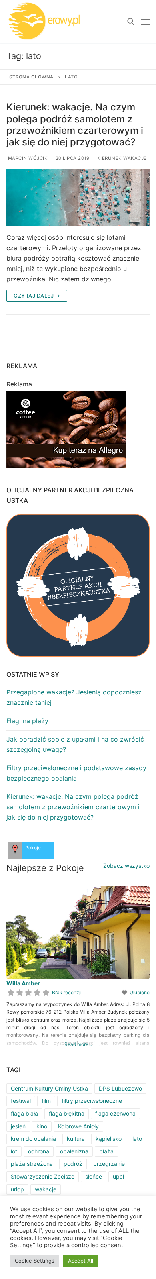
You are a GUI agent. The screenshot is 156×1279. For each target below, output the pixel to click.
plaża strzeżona (32, 1163)
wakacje (45, 1189)
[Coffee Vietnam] (66, 467)
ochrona (38, 1151)
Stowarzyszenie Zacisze (42, 1176)
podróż (73, 1163)
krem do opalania (33, 1138)
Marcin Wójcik (27, 158)
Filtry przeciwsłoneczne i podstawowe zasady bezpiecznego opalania (76, 773)
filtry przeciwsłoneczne (92, 1100)
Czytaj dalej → (37, 295)
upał (118, 1176)
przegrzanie (109, 1163)
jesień (18, 1126)
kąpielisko (109, 1138)
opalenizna (74, 1151)
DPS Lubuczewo (120, 1088)
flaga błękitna (66, 1113)
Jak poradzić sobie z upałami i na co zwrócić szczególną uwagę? (75, 744)
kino (41, 1126)
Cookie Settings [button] (34, 1260)
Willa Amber (23, 983)
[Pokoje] (15, 850)
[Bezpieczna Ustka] (78, 585)
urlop (17, 1189)
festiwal (21, 1100)
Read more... (78, 1044)
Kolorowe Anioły (78, 1126)
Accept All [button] (80, 1260)
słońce (93, 1176)
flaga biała (24, 1113)
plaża (106, 1151)
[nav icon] (145, 21)
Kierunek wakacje (121, 158)
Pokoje (33, 848)
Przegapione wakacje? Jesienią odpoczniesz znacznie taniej (74, 697)
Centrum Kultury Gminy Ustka (49, 1088)
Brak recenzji (67, 992)
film (46, 1100)
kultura (76, 1138)
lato (137, 1138)
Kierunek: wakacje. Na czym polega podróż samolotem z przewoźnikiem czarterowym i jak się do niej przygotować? (74, 124)
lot (14, 1151)
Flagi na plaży (27, 721)
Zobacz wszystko (126, 865)
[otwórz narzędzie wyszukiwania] (130, 21)
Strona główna (31, 77)
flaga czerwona (115, 1113)
